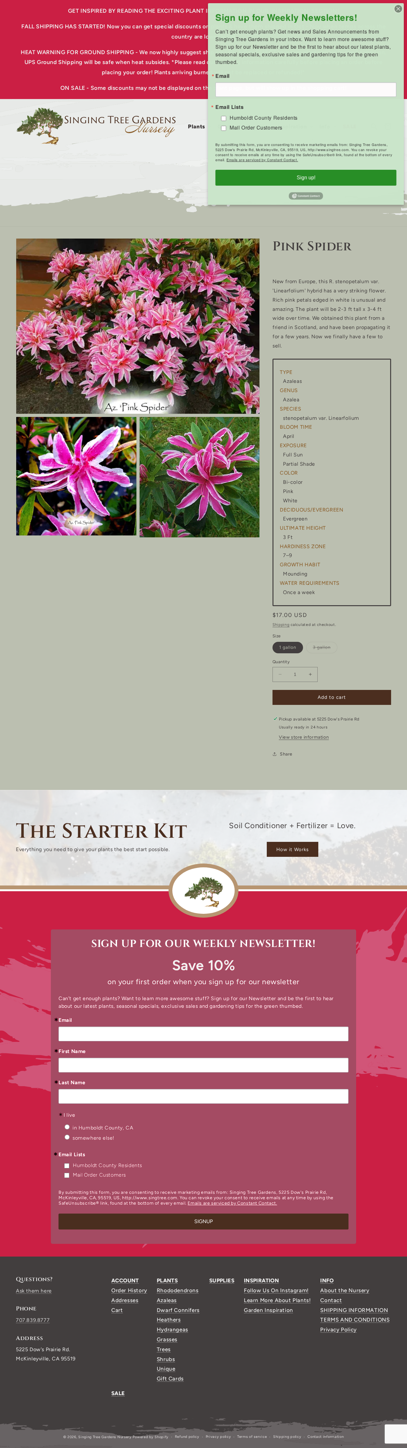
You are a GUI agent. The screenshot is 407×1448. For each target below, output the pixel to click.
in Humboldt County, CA (102, 1128)
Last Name (72, 1082)
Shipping (281, 624)
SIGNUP (203, 1221)
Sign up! (306, 178)
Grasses (167, 1339)
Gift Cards (170, 1378)
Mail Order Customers (99, 1175)
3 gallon (325, 648)
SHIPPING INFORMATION (354, 1310)
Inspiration (261, 1280)
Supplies (221, 1280)
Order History (129, 1290)
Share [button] (286, 753)
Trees (164, 1349)
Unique (166, 1369)
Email (65, 1020)
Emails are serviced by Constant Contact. (232, 1203)
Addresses (124, 1300)
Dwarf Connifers (178, 1310)
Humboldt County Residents (107, 1165)
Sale (118, 1393)
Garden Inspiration (268, 1310)
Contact (331, 1300)
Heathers (169, 1319)
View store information (304, 737)
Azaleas (167, 1300)
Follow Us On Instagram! (276, 1290)
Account (125, 1280)
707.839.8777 (33, 1320)
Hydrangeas (172, 1329)
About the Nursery (344, 1290)
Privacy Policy (338, 1329)
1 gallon (287, 647)
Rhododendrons (178, 1290)
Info (327, 1280)
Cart (117, 1310)
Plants (167, 1280)
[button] (199, 126)
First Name (72, 1051)
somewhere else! (93, 1138)
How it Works (292, 849)
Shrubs (166, 1359)
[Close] (399, 8)
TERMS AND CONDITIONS (355, 1319)
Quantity (281, 661)
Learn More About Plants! (277, 1300)
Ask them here (34, 1291)
